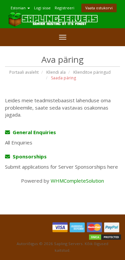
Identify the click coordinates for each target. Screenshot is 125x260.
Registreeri (64, 7)
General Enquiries (33, 132)
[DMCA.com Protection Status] (105, 237)
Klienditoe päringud (92, 72)
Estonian (19, 7)
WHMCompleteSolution (77, 180)
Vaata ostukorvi (99, 7)
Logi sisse (42, 7)
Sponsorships (28, 156)
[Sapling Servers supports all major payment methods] (86, 227)
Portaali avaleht (24, 72)
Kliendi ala (56, 72)
